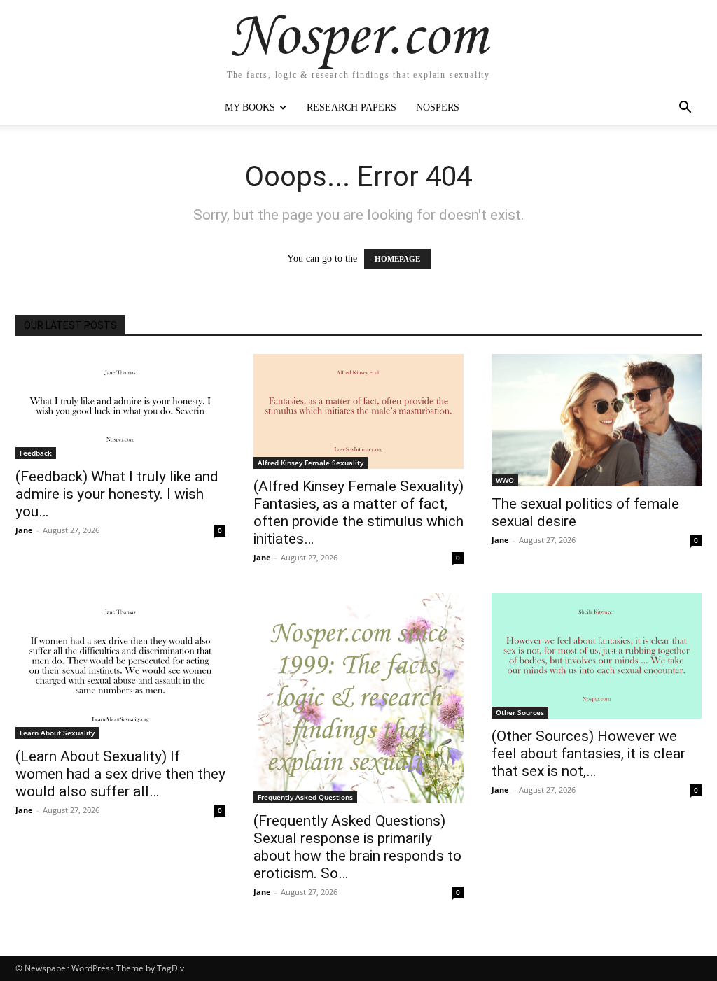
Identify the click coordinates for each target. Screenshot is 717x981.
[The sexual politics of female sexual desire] (597, 420)
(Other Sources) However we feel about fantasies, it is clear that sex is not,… (588, 753)
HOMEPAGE (397, 259)
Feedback (36, 453)
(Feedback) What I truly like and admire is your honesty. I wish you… (116, 494)
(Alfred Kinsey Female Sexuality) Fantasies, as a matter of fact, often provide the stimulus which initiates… (358, 512)
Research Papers (351, 107)
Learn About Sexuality (57, 732)
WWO (505, 480)
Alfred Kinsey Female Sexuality (310, 462)
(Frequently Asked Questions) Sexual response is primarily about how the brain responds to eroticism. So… (357, 847)
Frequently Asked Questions (305, 797)
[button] (685, 108)
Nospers (437, 107)
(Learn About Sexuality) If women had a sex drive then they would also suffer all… (120, 774)
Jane (24, 530)
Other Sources (520, 712)
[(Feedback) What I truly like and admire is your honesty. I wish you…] (120, 406)
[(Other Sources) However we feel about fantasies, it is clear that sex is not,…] (597, 656)
